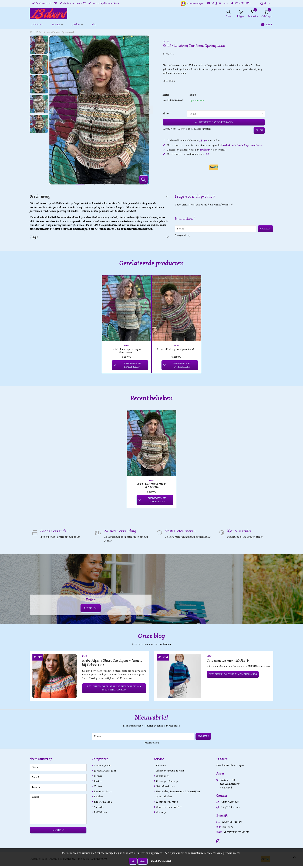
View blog (267, 646)
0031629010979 (230, 802)
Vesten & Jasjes (186, 128)
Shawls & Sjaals (102, 801)
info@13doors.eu (230, 807)
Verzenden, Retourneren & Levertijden (178, 791)
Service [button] (56, 24)
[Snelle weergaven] (144, 282)
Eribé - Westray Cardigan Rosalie (176, 349)
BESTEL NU (90, 608)
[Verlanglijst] (107, 365)
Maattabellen (164, 796)
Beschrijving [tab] (40, 196)
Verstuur (58, 830)
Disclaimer (162, 775)
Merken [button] (75, 24)
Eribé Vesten (203, 128)
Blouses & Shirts (103, 791)
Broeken (98, 796)
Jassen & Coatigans (104, 770)
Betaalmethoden (165, 786)
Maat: (167, 113)
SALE (269, 24)
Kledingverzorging (167, 801)
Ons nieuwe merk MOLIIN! (228, 660)
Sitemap (161, 812)
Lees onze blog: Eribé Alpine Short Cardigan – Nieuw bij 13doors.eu (114, 688)
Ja (133, 861)
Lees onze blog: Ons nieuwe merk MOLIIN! (233, 674)
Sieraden (99, 807)
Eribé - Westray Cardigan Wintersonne (127, 351)
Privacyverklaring (182, 235)
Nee (142, 861)
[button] (263, 3)
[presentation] (49, 110)
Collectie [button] (36, 24)
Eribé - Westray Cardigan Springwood (152, 485)
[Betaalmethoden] (213, 167)
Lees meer (169, 81)
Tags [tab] (34, 237)
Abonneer (265, 228)
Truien (97, 786)
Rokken (97, 781)
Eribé (193, 94)
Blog (93, 24)
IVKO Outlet (100, 812)
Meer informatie (161, 861)
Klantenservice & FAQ (168, 807)
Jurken (97, 775)
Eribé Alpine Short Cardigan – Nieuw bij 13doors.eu (112, 662)
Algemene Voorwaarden (170, 770)
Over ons (161, 765)
